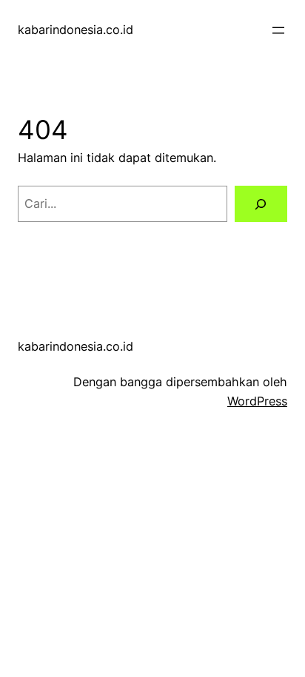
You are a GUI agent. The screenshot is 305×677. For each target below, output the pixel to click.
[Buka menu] (278, 30)
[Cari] (261, 204)
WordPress (257, 401)
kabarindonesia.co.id (75, 29)
